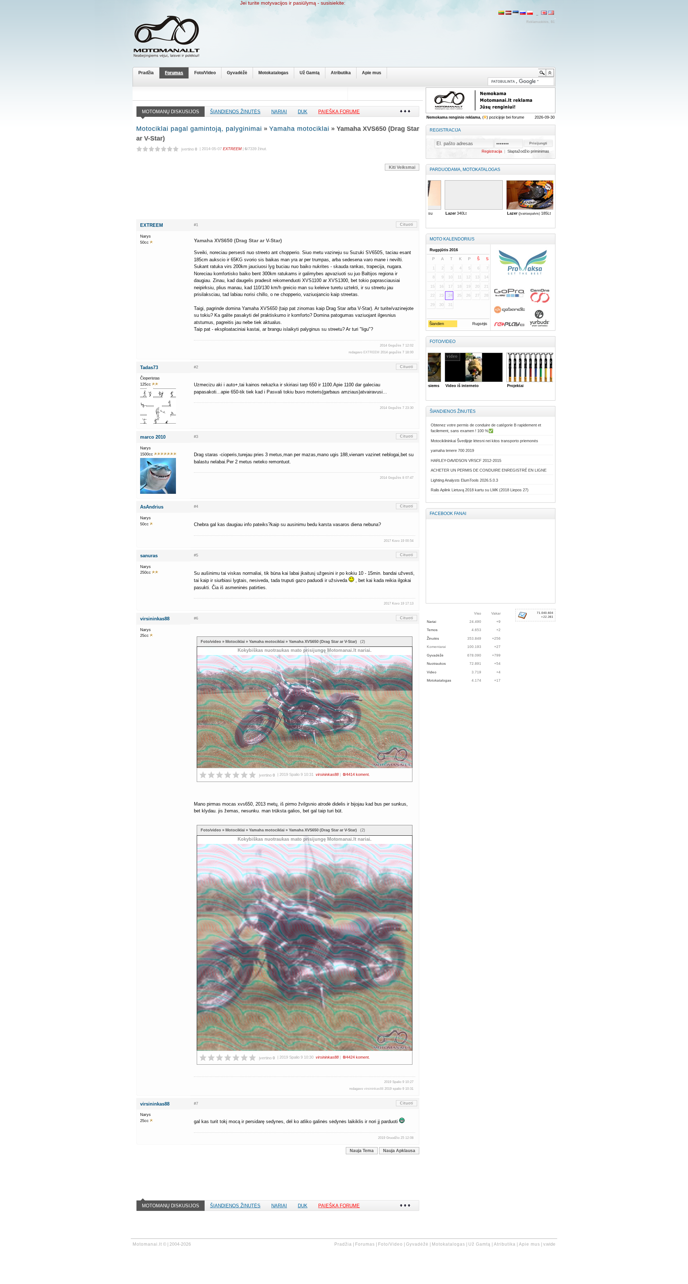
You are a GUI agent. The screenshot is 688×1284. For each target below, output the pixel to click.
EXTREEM (151, 225)
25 (459, 295)
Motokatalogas (273, 72)
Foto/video (211, 641)
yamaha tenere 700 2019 (452, 450)
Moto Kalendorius (452, 239)
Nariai (279, 111)
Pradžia (146, 72)
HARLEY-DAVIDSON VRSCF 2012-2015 (466, 460)
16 (441, 286)
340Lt (442, 213)
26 (468, 295)
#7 (196, 1103)
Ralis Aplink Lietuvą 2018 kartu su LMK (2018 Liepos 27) (480, 490)
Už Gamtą (310, 72)
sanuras (149, 555)
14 (486, 277)
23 (441, 295)
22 (432, 295)
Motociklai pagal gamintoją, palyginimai (199, 128)
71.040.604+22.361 (545, 615)
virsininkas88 (154, 618)
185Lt (515, 213)
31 (450, 304)
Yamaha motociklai (299, 128)
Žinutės (433, 638)
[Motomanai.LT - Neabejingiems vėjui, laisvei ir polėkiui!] (172, 38)
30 (441, 304)
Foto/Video (205, 72)
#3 (196, 436)
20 (477, 286)
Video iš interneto (448, 385)
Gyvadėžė (237, 72)
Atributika (341, 72)
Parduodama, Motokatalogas (465, 169)
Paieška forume (339, 111)
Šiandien (436, 323)
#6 (196, 618)
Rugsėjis (479, 323)
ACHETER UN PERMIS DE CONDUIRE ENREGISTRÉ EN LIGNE (488, 470)
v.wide (549, 1244)
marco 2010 (153, 437)
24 (450, 295)
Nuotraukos (436, 663)
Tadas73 (149, 367)
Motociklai (235, 641)
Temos (432, 630)
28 (486, 295)
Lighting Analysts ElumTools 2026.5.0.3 (464, 480)
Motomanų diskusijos (170, 111)
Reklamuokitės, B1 (540, 22)
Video (431, 672)
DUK (302, 111)
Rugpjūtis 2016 (444, 250)
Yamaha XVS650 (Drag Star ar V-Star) (323, 641)
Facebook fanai (448, 513)
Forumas (174, 72)
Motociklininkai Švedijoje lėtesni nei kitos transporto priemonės (484, 441)
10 (450, 277)
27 (477, 295)
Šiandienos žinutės (235, 111)
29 (432, 304)
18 (459, 286)
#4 (196, 506)
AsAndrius (151, 507)
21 (486, 286)
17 (450, 286)
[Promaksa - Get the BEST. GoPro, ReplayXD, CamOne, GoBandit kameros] (522, 287)
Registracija (445, 130)
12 (468, 277)
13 (477, 277)
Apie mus (371, 72)
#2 (196, 367)
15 (432, 286)
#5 (196, 555)
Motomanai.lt (147, 1244)
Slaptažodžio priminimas (528, 151)
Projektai (501, 385)
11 (460, 277)
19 (468, 286)
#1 (196, 225)
